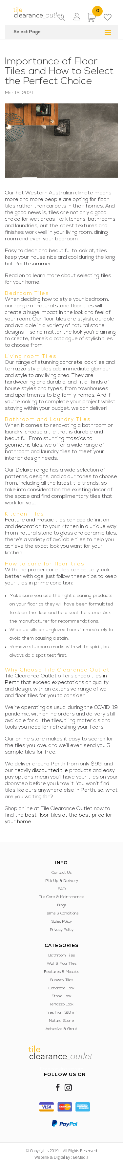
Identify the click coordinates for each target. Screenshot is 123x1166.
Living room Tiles (31, 356)
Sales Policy (61, 922)
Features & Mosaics (61, 972)
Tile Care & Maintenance (61, 897)
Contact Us (61, 873)
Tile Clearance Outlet (31, 676)
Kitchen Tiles (24, 514)
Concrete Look (61, 988)
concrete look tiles (82, 362)
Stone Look (62, 996)
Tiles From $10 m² (61, 1013)
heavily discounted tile (41, 770)
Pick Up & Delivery (61, 881)
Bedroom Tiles (27, 293)
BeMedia (81, 1157)
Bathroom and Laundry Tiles (48, 419)
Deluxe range (32, 470)
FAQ (62, 889)
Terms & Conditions (61, 913)
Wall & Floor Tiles (61, 964)
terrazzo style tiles (28, 369)
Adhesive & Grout (61, 1029)
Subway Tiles (61, 980)
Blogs (61, 905)
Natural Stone (61, 1021)
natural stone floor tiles (65, 306)
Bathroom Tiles (61, 955)
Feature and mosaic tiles (35, 520)
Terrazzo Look (61, 1004)
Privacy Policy (61, 930)
